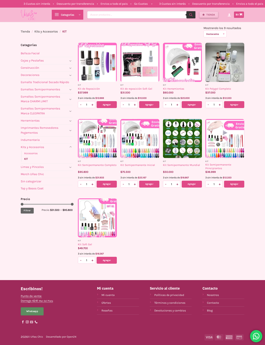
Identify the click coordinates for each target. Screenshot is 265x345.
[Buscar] (190, 14)
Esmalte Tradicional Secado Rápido (45, 82)
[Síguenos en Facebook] (22, 322)
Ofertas (106, 302)
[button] (67, 15)
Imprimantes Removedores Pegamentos (39, 130)
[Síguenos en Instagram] (27, 322)
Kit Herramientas (173, 88)
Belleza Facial (30, 53)
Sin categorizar (31, 181)
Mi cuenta (108, 295)
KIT (26, 159)
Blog (210, 310)
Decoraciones (30, 75)
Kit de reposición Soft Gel (136, 88)
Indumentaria (30, 140)
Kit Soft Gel (85, 244)
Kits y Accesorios (46, 31)
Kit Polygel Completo (218, 88)
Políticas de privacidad (169, 295)
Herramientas (30, 120)
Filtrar (27, 210)
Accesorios (31, 153)
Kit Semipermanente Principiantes (218, 166)
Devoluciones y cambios (170, 310)
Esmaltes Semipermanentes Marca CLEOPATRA (40, 111)
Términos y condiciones (169, 302)
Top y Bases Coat (32, 188)
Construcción (30, 67)
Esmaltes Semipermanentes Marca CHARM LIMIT (40, 99)
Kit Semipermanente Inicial (137, 165)
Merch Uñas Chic (32, 174)
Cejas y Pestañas (32, 60)
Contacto (213, 302)
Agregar (107, 104)
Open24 (71, 336)
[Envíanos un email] (31, 322)
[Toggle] (70, 60)
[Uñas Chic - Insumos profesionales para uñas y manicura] (29, 14)
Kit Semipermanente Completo (97, 165)
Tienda (25, 31)
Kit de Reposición (89, 88)
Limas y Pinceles (32, 167)
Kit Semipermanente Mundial (181, 165)
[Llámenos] (36, 322)
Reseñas (106, 310)
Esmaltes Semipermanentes (40, 89)
